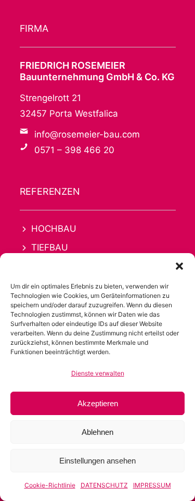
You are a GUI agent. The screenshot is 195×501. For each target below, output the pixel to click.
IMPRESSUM (152, 485)
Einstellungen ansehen (97, 460)
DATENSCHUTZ (104, 485)
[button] (179, 266)
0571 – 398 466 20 (74, 150)
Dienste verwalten (97, 373)
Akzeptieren (97, 403)
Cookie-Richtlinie (49, 485)
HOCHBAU (53, 228)
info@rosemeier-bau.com (87, 134)
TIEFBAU (49, 247)
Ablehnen (97, 432)
